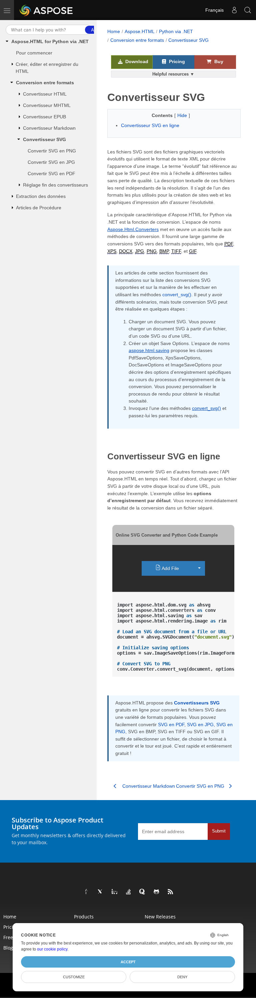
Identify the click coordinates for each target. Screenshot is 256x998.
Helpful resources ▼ (173, 74)
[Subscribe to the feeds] (170, 892)
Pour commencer (34, 53)
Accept (128, 962)
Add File (170, 568)
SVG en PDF (171, 724)
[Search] (247, 10)
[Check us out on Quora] (142, 892)
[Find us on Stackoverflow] (128, 892)
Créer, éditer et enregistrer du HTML (47, 68)
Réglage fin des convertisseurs (55, 185)
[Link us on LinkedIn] (114, 892)
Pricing (176, 61)
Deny (182, 977)
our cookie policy (52, 949)
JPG (139, 251)
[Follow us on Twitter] (100, 892)
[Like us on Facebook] (86, 892)
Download (136, 61)
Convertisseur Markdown (49, 128)
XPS (111, 251)
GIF (192, 251)
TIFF (176, 251)
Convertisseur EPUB (44, 116)
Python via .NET (176, 31)
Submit (219, 831)
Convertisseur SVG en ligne (150, 125)
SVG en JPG (200, 724)
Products (84, 916)
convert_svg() (176, 294)
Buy (218, 61)
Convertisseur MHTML (47, 105)
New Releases (160, 916)
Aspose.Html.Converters (133, 229)
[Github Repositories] (156, 892)
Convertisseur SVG (44, 139)
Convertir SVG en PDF (51, 173)
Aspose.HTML (140, 31)
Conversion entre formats (45, 82)
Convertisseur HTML (45, 94)
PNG (152, 251)
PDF (228, 243)
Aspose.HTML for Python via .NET (50, 41)
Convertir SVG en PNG (52, 150)
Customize (74, 977)
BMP (164, 251)
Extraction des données (41, 196)
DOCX (125, 251)
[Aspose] (46, 10)
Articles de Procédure (38, 207)
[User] (234, 10)
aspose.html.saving (149, 350)
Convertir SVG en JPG (51, 162)
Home (113, 31)
